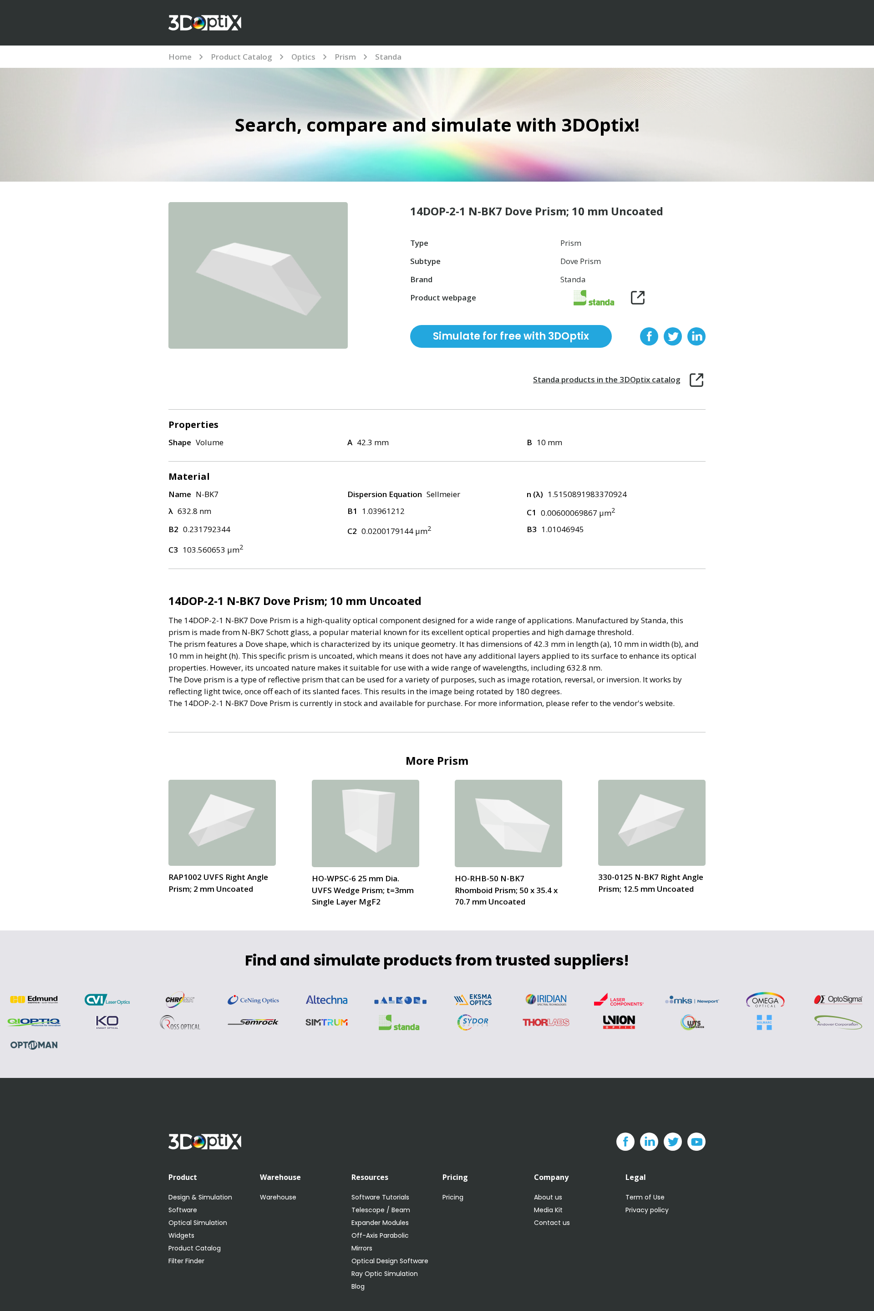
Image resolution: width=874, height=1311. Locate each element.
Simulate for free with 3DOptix (511, 336)
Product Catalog (241, 57)
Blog (358, 1286)
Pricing (452, 1197)
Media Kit (548, 1209)
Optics (303, 57)
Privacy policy (647, 1209)
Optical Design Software (389, 1260)
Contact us (552, 1222)
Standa (388, 57)
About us (548, 1197)
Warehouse (278, 1197)
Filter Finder (186, 1260)
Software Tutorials (380, 1197)
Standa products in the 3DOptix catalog (607, 379)
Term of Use (645, 1197)
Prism (345, 57)
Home (180, 57)
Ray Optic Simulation (384, 1273)
